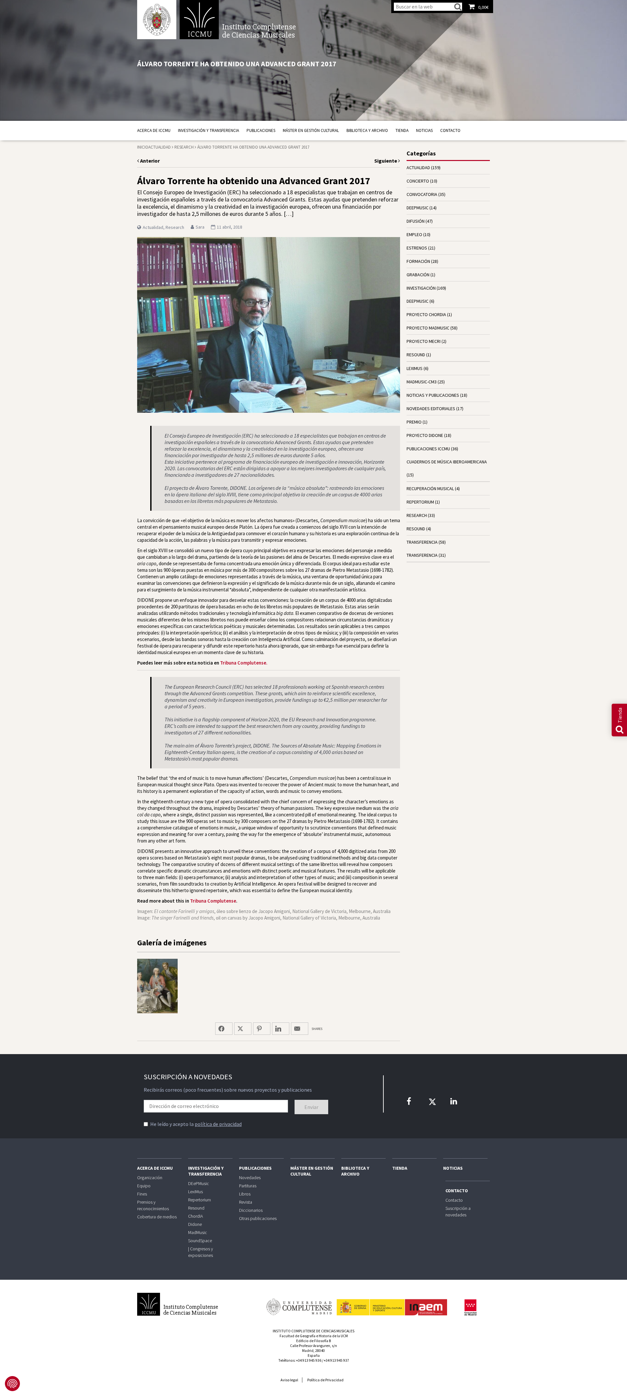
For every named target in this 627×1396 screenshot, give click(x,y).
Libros (244, 1194)
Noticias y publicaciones (433, 395)
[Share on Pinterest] (261, 1028)
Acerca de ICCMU (153, 130)
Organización (149, 1177)
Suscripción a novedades (458, 1211)
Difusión (416, 221)
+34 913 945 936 (308, 1360)
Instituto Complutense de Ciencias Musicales (199, 19)
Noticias (424, 130)
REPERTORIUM (420, 502)
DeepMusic (417, 301)
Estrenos (417, 248)
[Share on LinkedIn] (280, 1028)
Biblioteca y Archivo (367, 130)
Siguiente (386, 160)
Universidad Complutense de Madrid (156, 19)
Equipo (144, 1186)
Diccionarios (251, 1210)
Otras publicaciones (258, 1218)
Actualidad (159, 147)
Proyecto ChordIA (426, 314)
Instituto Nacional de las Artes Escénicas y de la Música (391, 1304)
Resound (196, 1208)
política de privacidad (218, 1124)
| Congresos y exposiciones (200, 1252)
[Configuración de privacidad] (12, 1383)
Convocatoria (422, 194)
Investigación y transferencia (208, 130)
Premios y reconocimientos (153, 1205)
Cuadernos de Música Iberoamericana (447, 462)
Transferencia (422, 555)
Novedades (250, 1177)
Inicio (142, 147)
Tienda (402, 130)
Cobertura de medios (157, 1217)
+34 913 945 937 (336, 1360)
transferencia (422, 542)
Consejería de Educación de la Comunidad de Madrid (470, 1307)
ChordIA (195, 1216)
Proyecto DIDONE (425, 435)
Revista (245, 1202)
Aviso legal (289, 1379)
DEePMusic (417, 208)
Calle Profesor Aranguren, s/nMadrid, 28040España (313, 1350)
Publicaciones (261, 130)
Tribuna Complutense (213, 901)
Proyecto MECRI (424, 341)
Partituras (247, 1186)
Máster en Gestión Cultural (311, 130)
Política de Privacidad (325, 1379)
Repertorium (199, 1200)
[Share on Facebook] (224, 1028)
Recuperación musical (430, 488)
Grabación (418, 275)
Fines (142, 1194)
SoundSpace (200, 1241)
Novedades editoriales (431, 408)
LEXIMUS (415, 368)
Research (184, 147)
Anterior (149, 160)
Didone (195, 1224)
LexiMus (195, 1192)
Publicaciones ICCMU (428, 449)
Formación (418, 261)
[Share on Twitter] (242, 1028)
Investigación (421, 288)
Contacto (450, 130)
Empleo (414, 234)
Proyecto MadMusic (428, 328)
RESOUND (416, 355)
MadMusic (197, 1232)
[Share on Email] (299, 1028)
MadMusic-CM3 (422, 382)
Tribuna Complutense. (243, 663)
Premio (414, 422)
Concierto (418, 181)
